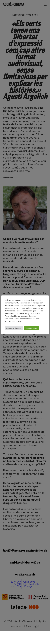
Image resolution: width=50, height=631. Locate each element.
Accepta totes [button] (31, 328)
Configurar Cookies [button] (13, 328)
